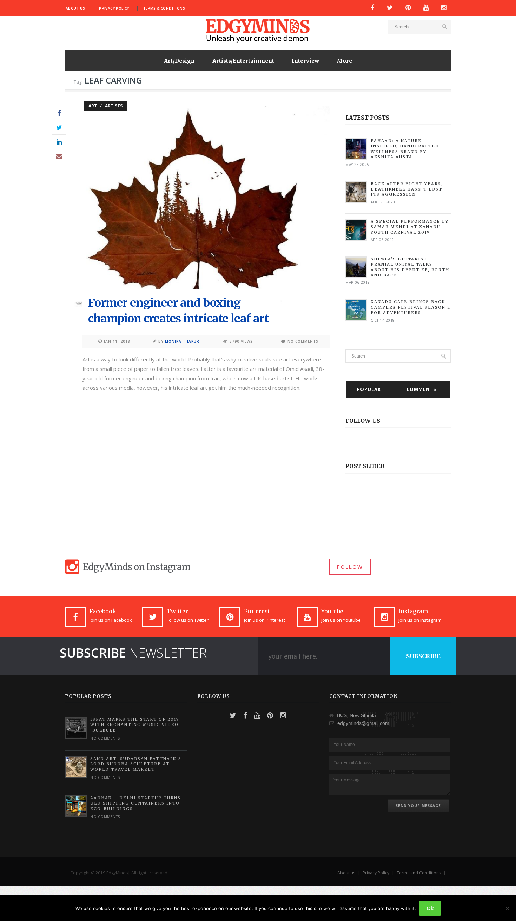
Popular (369, 389)
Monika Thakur (182, 341)
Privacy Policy (114, 8)
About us (75, 8)
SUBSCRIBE (423, 656)
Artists (114, 106)
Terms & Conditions (164, 8)
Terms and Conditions (419, 873)
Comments (421, 389)
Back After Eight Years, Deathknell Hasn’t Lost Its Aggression (407, 189)
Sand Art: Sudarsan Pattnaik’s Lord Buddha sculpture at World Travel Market (135, 764)
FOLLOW (350, 566)
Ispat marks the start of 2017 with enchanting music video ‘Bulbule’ (134, 725)
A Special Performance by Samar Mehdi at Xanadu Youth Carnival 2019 (410, 227)
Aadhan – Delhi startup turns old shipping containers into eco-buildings (135, 803)
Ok (430, 908)
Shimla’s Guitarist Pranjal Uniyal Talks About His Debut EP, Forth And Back (410, 267)
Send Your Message (418, 805)
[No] (507, 908)
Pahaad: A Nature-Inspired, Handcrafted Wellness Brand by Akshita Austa (405, 148)
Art (92, 106)
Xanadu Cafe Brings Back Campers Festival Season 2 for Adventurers (410, 307)
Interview (305, 61)
